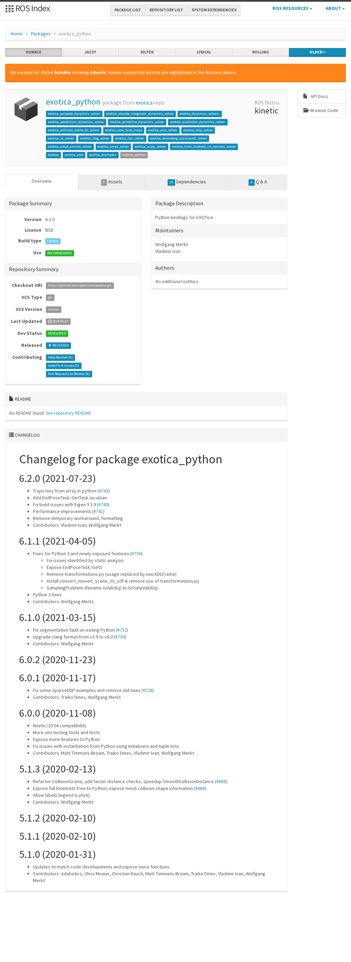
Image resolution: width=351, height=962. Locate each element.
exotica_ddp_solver (198, 130)
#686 (200, 788)
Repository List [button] (166, 9)
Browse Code (324, 110)
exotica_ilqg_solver (94, 138)
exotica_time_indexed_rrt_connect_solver (204, 146)
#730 (120, 637)
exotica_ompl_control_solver (70, 146)
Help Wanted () (60, 357)
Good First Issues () (63, 366)
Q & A (259, 182)
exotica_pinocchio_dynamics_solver (137, 122)
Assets (112, 182)
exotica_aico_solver (162, 130)
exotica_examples (102, 155)
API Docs (319, 96)
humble (33, 51)
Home (17, 34)
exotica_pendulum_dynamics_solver (76, 122)
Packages (41, 34)
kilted (147, 51)
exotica (144, 102)
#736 (136, 553)
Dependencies (188, 182)
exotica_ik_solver (61, 138)
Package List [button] (127, 9)
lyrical (204, 51)
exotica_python (73, 101)
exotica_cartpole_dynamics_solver (74, 113)
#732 (122, 630)
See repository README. (69, 413)
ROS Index (32, 8)
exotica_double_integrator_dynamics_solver (140, 113)
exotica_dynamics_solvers (199, 113)
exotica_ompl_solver (113, 146)
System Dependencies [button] (214, 9)
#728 (148, 690)
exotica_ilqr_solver (129, 138)
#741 (98, 511)
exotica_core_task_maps (123, 130)
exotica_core (74, 155)
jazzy (90, 51)
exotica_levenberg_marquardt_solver (178, 138)
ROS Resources (291, 8)
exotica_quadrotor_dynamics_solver (197, 122)
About (334, 8)
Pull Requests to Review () (69, 374)
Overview (41, 181)
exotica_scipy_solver (150, 146)
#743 (103, 491)
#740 (103, 504)
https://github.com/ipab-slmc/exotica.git (79, 285)
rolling (260, 51)
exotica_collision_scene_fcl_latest (73, 130)
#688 (221, 781)
